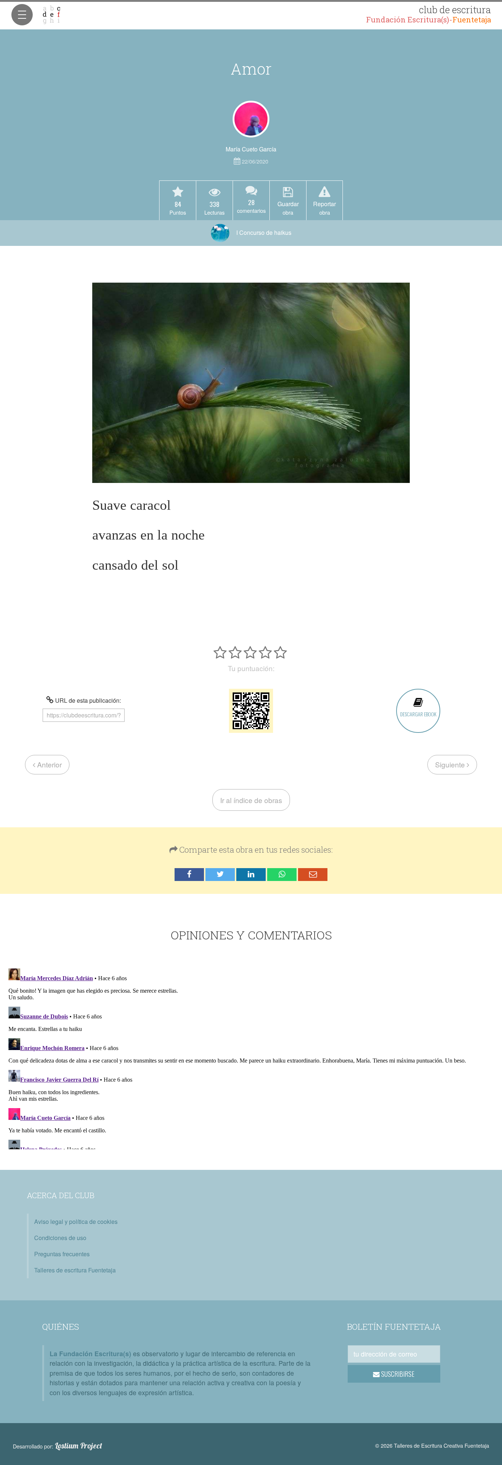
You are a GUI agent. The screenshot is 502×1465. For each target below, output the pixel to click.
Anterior (48, 764)
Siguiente (451, 764)
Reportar (324, 208)
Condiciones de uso (60, 1237)
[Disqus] (251, 1057)
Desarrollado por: (57, 1445)
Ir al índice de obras (251, 800)
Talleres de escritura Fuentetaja (75, 1270)
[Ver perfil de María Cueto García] (251, 119)
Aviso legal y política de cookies (76, 1221)
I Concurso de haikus (263, 232)
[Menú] (22, 15)
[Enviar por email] (312, 874)
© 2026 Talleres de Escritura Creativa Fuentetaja (432, 1445)
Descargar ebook (418, 714)
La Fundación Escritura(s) (90, 1353)
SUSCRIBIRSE (397, 1374)
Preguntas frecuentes (62, 1254)
